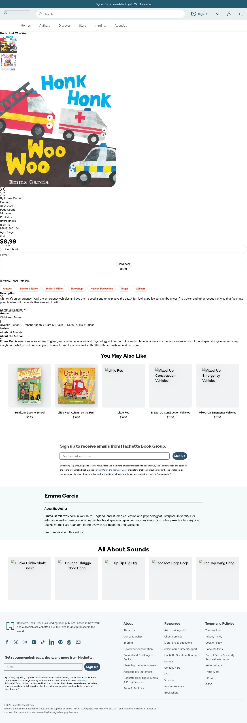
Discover (64, 25)
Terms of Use (213, 630)
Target (124, 288)
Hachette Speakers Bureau (180, 655)
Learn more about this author (64, 532)
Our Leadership (133, 636)
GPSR (208, 684)
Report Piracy (213, 665)
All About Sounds (11, 332)
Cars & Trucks (54, 325)
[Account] (229, 14)
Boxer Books (8, 221)
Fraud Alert (212, 671)
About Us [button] (121, 25)
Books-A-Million (54, 288)
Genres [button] (26, 25)
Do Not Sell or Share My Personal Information (219, 657)
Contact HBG (172, 667)
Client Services (173, 636)
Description (7, 293)
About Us (129, 630)
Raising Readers (174, 686)
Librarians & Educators (178, 642)
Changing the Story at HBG (140, 665)
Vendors (169, 680)
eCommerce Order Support (180, 649)
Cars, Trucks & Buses (80, 325)
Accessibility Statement (138, 671)
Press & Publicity (134, 688)
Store (82, 25)
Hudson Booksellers (102, 288)
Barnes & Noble (29, 288)
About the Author (11, 336)
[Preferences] (217, 14)
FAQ (166, 674)
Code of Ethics (214, 649)
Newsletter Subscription (138, 649)
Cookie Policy (213, 642)
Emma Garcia (12, 198)
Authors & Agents (175, 630)
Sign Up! (203, 14)
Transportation (32, 325)
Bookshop (77, 288)
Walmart (140, 288)
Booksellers (171, 692)
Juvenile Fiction (10, 325)
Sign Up (179, 456)
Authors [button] (44, 25)
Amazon (7, 288)
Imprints (100, 25)
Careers (169, 661)
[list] (123, 129)
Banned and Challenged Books (138, 657)
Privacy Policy (213, 636)
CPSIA (209, 678)
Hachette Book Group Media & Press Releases (141, 680)
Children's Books (11, 317)
